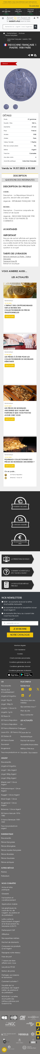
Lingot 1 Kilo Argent (9, 770)
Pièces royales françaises (11, 850)
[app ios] (13, 674)
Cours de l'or (26, 733)
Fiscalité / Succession (29, 753)
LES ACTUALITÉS (20, 277)
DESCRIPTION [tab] (20, 175)
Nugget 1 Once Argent (10, 795)
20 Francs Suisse (7, 740)
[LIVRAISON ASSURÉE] (20, 521)
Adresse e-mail (7, 619)
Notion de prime (8, 971)
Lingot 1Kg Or (6, 700)
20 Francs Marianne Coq (11, 728)
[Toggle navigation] (2, 18)
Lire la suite (10, 316)
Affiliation (5, 934)
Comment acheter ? (10, 981)
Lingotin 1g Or (6, 712)
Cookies (20, 654)
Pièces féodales (7, 854)
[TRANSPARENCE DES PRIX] (20, 539)
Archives (22, 33)
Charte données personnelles (20, 658)
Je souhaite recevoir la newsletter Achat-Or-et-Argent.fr (20, 609)
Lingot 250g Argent (8, 778)
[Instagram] (30, 689)
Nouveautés (6, 686)
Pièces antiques (7, 862)
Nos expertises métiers (10, 938)
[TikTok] (30, 695)
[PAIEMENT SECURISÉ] (20, 503)
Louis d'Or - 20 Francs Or (11, 732)
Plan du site (25, 711)
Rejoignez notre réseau (11, 953)
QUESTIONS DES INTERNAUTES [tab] (20, 180)
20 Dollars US (6, 736)
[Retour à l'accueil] (18, 18)
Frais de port (7, 957)
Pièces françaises (11, 35)
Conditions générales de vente (20, 662)
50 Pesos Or (5, 716)
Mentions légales (20, 645)
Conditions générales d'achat (20, 666)
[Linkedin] (22, 695)
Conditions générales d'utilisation (20, 670)
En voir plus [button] (34, 6)
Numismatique (12, 33)
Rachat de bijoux (28, 741)
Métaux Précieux (27, 749)
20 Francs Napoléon (9, 720)
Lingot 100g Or (7, 704)
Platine (4, 872)
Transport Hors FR (10, 261)
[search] (35, 27)
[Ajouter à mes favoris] (32, 55)
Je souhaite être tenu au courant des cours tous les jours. (19, 615)
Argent (23, 729)
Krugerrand (5, 748)
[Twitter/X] (38, 689)
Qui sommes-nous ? (28, 707)
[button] (34, 18)
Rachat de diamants (10, 942)
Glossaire (5, 894)
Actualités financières (29, 745)
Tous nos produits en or (10, 752)
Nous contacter (27, 715)
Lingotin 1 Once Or (8, 708)
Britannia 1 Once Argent (11, 809)
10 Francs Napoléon (9, 724)
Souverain (5, 744)
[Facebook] (22, 689)
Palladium (5, 876)
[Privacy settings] (4, 1049)
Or (21, 725)
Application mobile (9, 904)
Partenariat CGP (8, 930)
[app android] (26, 675)
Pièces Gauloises (7, 858)
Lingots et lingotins (8, 696)
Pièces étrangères (8, 846)
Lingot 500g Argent (8, 774)
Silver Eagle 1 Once (9, 799)
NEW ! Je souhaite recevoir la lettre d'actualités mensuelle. (18, 603)
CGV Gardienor (20, 650)
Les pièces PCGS (8, 967)
